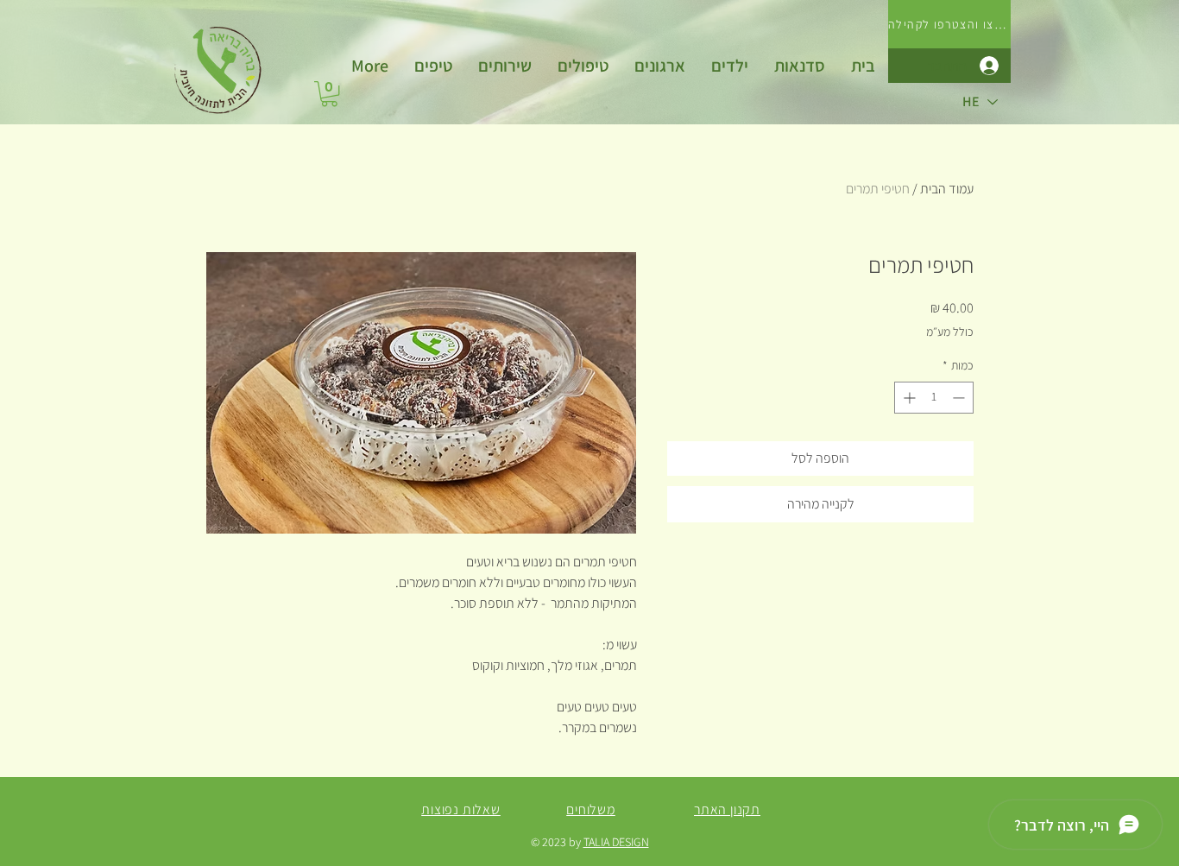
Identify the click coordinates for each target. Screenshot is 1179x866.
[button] (505, 65)
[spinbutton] (933, 397)
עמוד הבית (947, 189)
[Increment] (907, 397)
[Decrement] (960, 397)
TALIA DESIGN (616, 842)
